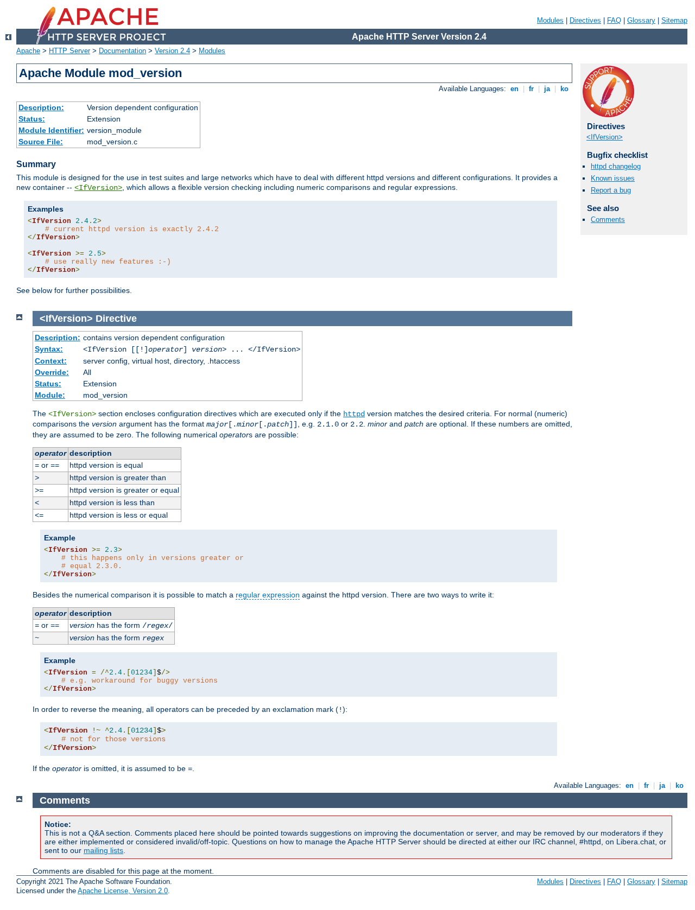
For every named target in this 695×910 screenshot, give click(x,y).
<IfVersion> (98, 187)
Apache (28, 51)
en (514, 89)
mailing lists (103, 850)
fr (531, 89)
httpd (354, 414)
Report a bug (611, 190)
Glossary (641, 20)
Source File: (40, 141)
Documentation (122, 51)
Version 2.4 (172, 51)
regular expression (268, 594)
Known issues (613, 178)
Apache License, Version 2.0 (123, 891)
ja (547, 89)
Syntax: (49, 349)
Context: (51, 361)
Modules (550, 20)
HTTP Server (69, 51)
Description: (41, 107)
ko (564, 89)
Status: (31, 118)
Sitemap (674, 20)
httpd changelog (616, 166)
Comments (608, 219)
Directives (585, 20)
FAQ (614, 20)
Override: (52, 372)
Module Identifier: (51, 130)
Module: (50, 395)
